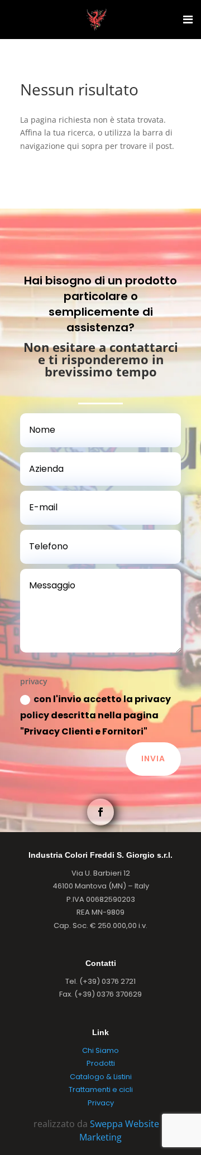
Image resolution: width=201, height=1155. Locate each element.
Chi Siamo (100, 1050)
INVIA (153, 758)
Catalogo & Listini (101, 1076)
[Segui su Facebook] (100, 812)
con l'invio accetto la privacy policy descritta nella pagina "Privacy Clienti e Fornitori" (95, 715)
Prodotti (101, 1063)
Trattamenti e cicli (101, 1089)
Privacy (101, 1103)
